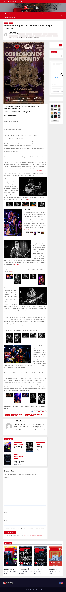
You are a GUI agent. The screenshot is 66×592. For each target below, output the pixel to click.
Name (6, 504)
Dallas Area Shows (18, 442)
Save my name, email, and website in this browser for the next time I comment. (24, 528)
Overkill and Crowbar (30, 170)
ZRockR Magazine (55, 91)
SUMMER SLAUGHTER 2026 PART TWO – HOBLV (19, 461)
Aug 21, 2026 (53, 571)
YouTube (14, 384)
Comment (7, 477)
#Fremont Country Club (13, 35)
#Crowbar (45, 33)
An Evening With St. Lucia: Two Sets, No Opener (54, 569)
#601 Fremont (28, 33)
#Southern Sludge (29, 37)
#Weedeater (36, 37)
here (11, 271)
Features (44, 13)
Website (6, 520)
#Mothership (31, 35)
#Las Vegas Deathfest (23, 35)
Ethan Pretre (13, 32)
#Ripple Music (21, 37)
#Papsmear (15, 37)
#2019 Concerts (22, 33)
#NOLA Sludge (48, 35)
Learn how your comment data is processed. (35, 535)
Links (23, 13)
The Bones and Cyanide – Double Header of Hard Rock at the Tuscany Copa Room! (25, 570)
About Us (17, 13)
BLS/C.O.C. (39, 170)
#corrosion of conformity (37, 33)
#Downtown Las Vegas (53, 33)
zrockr (62, 91)
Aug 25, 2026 (17, 449)
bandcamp (29, 199)
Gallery (50, 13)
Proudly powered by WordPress (26, 589)
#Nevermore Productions (39, 35)
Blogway (38, 589)
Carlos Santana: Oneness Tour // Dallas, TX (18, 448)
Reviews (29, 13)
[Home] (5, 14)
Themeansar (43, 589)
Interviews (36, 13)
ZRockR (10, 13)
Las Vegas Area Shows (40, 442)
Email (6, 512)
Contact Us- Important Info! (10, 17)
